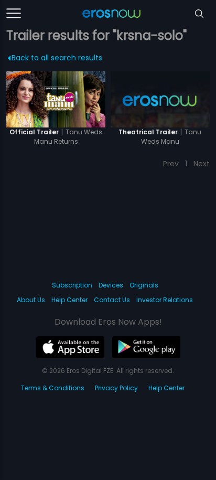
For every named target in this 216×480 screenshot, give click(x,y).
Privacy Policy (116, 387)
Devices (111, 285)
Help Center (69, 299)
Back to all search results (57, 57)
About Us (31, 299)
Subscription (72, 285)
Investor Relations (164, 299)
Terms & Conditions (52, 387)
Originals (143, 285)
